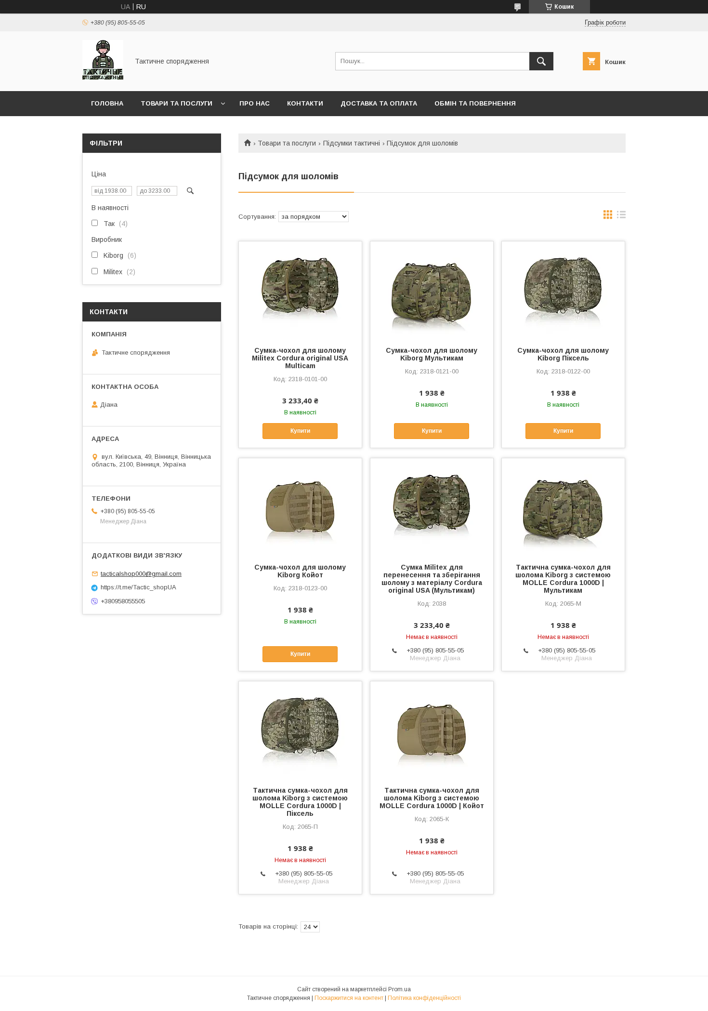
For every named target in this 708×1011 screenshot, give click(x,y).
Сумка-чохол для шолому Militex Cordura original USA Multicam (300, 358)
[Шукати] (541, 61)
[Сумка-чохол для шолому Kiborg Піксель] (563, 289)
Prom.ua (399, 989)
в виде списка (621, 217)
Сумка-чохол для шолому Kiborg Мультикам (431, 354)
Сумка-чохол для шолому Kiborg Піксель (563, 354)
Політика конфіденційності (424, 998)
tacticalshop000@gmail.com (141, 573)
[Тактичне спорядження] (102, 78)
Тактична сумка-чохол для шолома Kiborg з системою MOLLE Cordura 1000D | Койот (432, 798)
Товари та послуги (176, 103)
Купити (300, 430)
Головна (107, 103)
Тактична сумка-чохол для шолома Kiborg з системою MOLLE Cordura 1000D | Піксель (300, 801)
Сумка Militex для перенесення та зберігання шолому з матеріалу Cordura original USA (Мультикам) (431, 578)
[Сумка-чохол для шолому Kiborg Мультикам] (431, 289)
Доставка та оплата (379, 103)
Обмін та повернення (475, 103)
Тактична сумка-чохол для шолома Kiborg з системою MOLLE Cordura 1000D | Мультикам (563, 578)
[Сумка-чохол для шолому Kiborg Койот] (300, 506)
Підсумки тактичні (351, 143)
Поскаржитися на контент (349, 998)
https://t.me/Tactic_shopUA (138, 587)
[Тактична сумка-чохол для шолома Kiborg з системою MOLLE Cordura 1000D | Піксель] (300, 729)
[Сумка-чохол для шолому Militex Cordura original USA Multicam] (300, 289)
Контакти (305, 103)
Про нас (254, 103)
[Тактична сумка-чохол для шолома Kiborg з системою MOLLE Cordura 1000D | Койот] (431, 729)
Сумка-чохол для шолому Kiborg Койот (300, 571)
